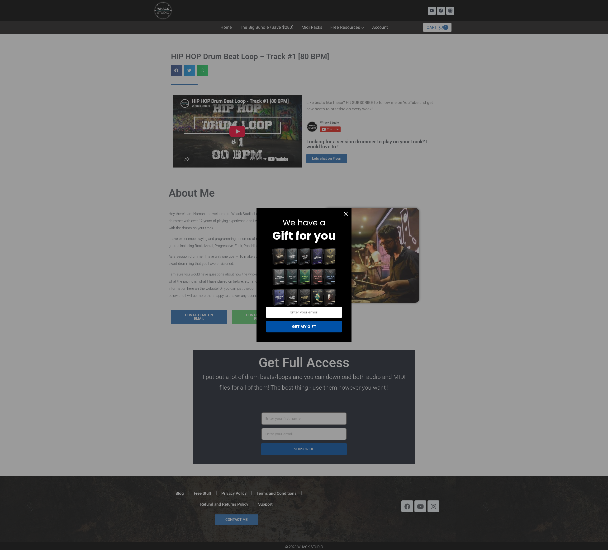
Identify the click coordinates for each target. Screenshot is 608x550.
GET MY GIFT (304, 326)
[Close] (346, 213)
